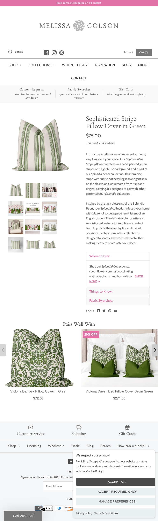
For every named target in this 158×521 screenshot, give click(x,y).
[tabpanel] (118, 274)
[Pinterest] (61, 52)
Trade (75, 446)
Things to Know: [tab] (101, 291)
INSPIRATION (104, 65)
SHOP (15, 65)
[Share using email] (115, 310)
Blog (90, 446)
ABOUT (143, 65)
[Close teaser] (43, 509)
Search (105, 446)
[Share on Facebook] (98, 310)
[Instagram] (54, 52)
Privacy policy (84, 513)
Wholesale (56, 446)
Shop (14, 446)
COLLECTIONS (42, 65)
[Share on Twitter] (104, 310)
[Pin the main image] (109, 310)
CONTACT (79, 78)
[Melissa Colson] (79, 12)
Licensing (34, 446)
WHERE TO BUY (75, 65)
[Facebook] (46, 52)
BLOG (126, 65)
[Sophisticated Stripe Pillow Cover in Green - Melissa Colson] (40, 147)
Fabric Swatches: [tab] (101, 300)
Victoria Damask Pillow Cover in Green (38, 391)
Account (128, 52)
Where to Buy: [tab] (99, 256)
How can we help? (133, 446)
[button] (23, 516)
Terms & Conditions (106, 513)
